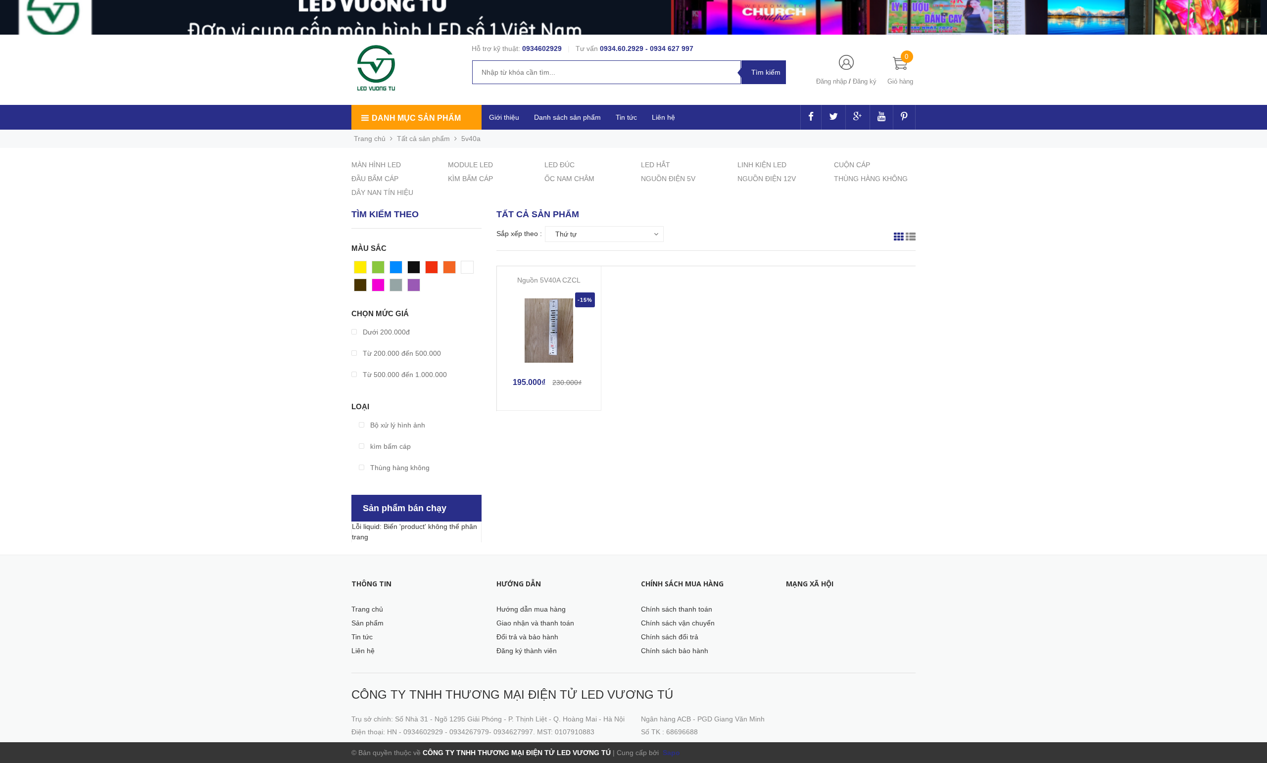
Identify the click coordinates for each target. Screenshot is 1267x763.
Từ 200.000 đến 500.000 (401, 353)
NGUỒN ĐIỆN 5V (668, 179)
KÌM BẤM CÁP (470, 179)
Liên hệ (363, 651)
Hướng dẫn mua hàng (531, 609)
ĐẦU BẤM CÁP (374, 179)
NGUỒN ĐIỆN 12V (766, 179)
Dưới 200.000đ (385, 332)
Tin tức (362, 637)
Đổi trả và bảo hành (527, 637)
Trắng (470, 270)
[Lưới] (899, 238)
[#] (633, 17)
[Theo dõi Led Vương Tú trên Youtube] (881, 117)
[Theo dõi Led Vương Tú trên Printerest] (904, 117)
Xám (397, 287)
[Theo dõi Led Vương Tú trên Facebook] (811, 117)
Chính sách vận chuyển (678, 623)
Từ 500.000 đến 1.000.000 (404, 375)
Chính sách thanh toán (676, 609)
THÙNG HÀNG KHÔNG (871, 179)
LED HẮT (655, 165)
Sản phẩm (367, 623)
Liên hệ (663, 117)
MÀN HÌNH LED (376, 165)
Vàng (362, 270)
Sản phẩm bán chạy (404, 508)
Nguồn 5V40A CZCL (549, 280)
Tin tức (626, 117)
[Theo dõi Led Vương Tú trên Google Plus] (857, 117)
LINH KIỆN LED (761, 165)
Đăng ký (865, 81)
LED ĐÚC (559, 165)
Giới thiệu (504, 117)
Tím (414, 287)
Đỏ (430, 270)
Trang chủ (367, 609)
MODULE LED (470, 165)
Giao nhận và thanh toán (535, 623)
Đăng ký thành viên (526, 651)
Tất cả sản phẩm (423, 139)
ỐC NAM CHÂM (569, 179)
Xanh (380, 270)
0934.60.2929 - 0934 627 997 (646, 48)
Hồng (380, 287)
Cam (450, 270)
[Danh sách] (911, 238)
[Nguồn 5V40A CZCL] (549, 330)
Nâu (360, 287)
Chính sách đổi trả (669, 637)
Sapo (670, 753)
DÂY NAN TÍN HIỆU (382, 192)
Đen (414, 270)
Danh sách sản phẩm (567, 117)
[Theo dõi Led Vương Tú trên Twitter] (833, 117)
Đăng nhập (831, 81)
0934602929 (542, 48)
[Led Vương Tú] (377, 68)
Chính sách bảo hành (674, 651)
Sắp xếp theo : (519, 234)
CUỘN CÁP (852, 165)
